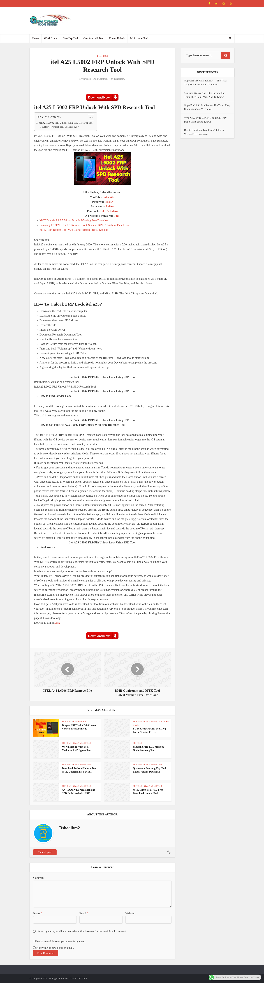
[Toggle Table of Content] (89, 117)
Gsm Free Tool (80, 721)
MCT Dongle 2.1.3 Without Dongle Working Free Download (74, 220)
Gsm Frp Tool (70, 38)
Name (37, 913)
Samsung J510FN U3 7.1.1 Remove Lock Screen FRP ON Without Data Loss (84, 225)
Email (83, 913)
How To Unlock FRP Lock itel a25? (61, 126)
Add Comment (100, 79)
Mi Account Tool (139, 38)
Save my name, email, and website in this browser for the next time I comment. (82, 931)
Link (116, 215)
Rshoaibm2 (119, 79)
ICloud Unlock (117, 38)
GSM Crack (50, 38)
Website (129, 913)
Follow (109, 201)
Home (35, 38)
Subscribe (109, 197)
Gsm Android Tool (93, 38)
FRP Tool (102, 55)
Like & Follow (109, 211)
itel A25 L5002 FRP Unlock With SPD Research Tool (66, 122)
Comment (38, 877)
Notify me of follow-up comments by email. (61, 941)
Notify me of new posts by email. (55, 947)
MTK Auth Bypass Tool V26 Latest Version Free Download (74, 229)
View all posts (45, 852)
